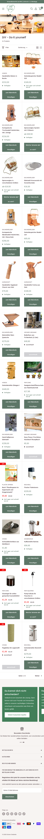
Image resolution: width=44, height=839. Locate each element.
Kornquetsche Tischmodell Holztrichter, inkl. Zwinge (11, 130)
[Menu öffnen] (3, 9)
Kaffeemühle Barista (31, 541)
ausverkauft (33, 354)
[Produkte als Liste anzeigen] (41, 48)
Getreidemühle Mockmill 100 (32, 649)
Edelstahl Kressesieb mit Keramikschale (33, 182)
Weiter (37, 676)
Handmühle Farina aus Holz (32, 286)
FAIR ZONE (27, 382)
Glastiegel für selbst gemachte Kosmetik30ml (10, 595)
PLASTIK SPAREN (7, 484)
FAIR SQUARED (29, 591)
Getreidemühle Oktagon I (11, 385)
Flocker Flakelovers (31, 487)
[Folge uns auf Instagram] (11, 813)
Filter (7, 47)
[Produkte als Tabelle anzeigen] (37, 48)
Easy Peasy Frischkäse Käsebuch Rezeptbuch (32, 438)
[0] (40, 8)
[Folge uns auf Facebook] (3, 813)
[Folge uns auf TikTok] (23, 813)
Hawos (4, 73)
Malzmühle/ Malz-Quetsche (8, 336)
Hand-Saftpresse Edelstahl (8, 438)
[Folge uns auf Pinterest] (15, 813)
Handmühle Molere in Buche (9, 77)
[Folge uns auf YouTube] (19, 813)
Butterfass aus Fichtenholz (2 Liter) (31, 336)
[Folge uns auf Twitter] (7, 813)
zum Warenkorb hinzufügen (11, 95)
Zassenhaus (28, 539)
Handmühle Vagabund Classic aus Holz (9, 286)
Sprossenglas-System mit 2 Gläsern (32, 129)
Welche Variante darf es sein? (33, 147)
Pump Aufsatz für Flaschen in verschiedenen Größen (32, 596)
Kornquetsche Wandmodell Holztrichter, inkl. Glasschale (10, 234)
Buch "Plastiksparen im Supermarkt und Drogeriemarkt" (10, 490)
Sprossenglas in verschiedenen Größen (10, 182)
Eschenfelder (29, 73)
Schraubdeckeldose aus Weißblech (10, 543)
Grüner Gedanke (30, 332)
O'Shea (4, 539)
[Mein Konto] (36, 9)
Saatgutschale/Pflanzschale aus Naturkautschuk (33, 386)
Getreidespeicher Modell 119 (32, 233)
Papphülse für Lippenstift (10, 648)
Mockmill (27, 484)
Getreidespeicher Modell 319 (32, 77)
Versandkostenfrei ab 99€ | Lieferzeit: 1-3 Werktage (22, 1)
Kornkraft (6, 282)
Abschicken (9, 797)
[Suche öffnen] (31, 9)
